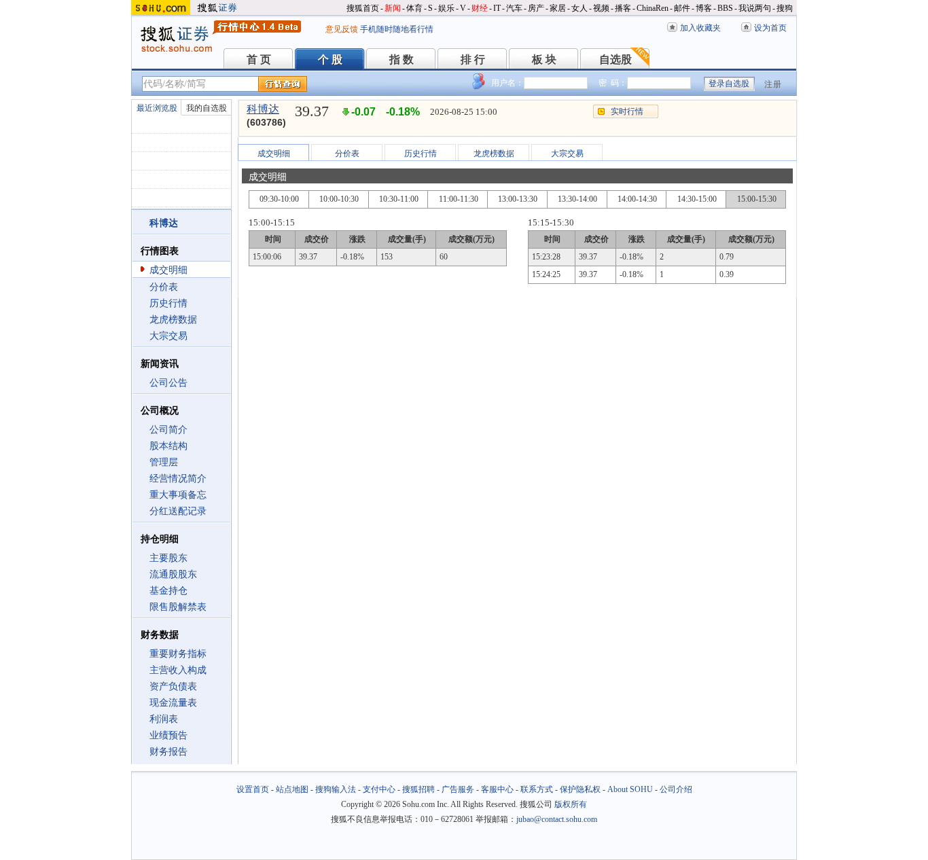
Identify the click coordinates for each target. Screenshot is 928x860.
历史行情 (168, 303)
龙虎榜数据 (173, 320)
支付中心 (379, 789)
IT (497, 8)
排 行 (473, 59)
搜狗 (785, 8)
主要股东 (168, 558)
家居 (558, 8)
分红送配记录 (178, 511)
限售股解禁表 (178, 607)
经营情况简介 (178, 478)
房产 (536, 8)
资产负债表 (173, 686)
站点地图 (292, 789)
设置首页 (252, 789)
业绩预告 (168, 735)
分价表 (163, 287)
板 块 (544, 59)
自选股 (615, 59)
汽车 (514, 8)
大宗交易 (168, 336)
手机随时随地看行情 (396, 29)
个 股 (330, 59)
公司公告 (168, 383)
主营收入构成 (178, 670)
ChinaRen (652, 8)
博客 (704, 8)
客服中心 (497, 789)
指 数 (401, 59)
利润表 (163, 719)
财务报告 (168, 752)
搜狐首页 (362, 8)
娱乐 (446, 8)
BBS (725, 8)
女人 (579, 8)
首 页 (259, 59)
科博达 (263, 109)
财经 (479, 8)
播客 (623, 8)
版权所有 (570, 804)
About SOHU (630, 789)
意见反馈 (341, 29)
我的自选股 (206, 108)
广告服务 (458, 789)
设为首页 (770, 28)
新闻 (393, 8)
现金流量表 (173, 703)
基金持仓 (168, 591)
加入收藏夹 (700, 28)
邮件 (682, 8)
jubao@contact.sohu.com (556, 819)
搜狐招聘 (418, 789)
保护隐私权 (580, 789)
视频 (601, 8)
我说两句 (754, 8)
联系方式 (536, 789)
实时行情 (627, 111)
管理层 (163, 462)
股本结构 (168, 446)
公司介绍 (676, 789)
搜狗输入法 (335, 789)
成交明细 (168, 270)
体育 (414, 8)
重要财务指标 (178, 654)
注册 (773, 84)
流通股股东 (173, 574)
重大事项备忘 (178, 495)
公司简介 (168, 430)
